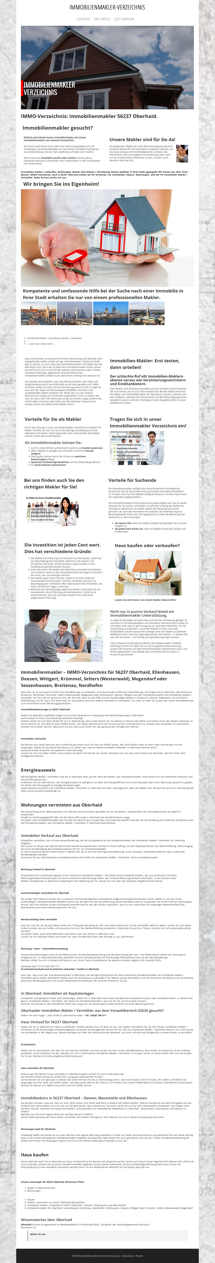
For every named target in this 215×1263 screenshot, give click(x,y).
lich (180, 1079)
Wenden (25, 960)
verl (178, 697)
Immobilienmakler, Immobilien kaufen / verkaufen (54, 338)
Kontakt (139, 1256)
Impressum (115, 1256)
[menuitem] (85, 19)
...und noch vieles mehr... (41, 343)
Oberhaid (73, 174)
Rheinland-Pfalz (74, 1181)
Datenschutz (128, 1256)
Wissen (51, 782)
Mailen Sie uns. (38, 1234)
